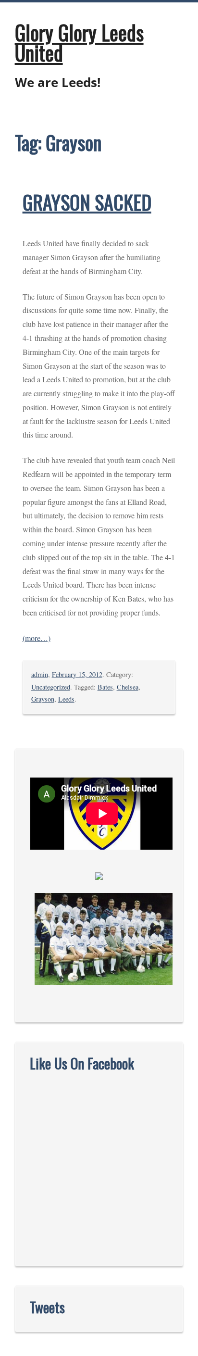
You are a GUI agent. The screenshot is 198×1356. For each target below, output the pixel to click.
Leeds (66, 698)
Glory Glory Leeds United (79, 42)
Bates (105, 686)
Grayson (42, 698)
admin (39, 674)
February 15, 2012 (77, 674)
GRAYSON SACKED (87, 202)
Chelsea (127, 686)
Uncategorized (50, 686)
